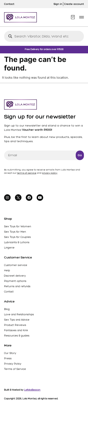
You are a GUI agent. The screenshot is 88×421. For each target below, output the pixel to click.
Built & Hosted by (22, 389)
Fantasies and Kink (16, 330)
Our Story (10, 353)
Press (8, 358)
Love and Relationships (19, 314)
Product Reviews (15, 324)
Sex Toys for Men (15, 231)
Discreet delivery (15, 275)
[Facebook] (29, 197)
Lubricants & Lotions (16, 242)
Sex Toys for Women (17, 226)
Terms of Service (15, 368)
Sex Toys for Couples (17, 237)
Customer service (15, 265)
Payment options (15, 280)
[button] (81, 17)
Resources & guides (16, 335)
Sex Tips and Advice (16, 319)
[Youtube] (40, 197)
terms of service (26, 173)
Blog (7, 309)
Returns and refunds (17, 286)
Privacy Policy (12, 363)
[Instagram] (7, 197)
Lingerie (9, 247)
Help (7, 270)
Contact (9, 291)
